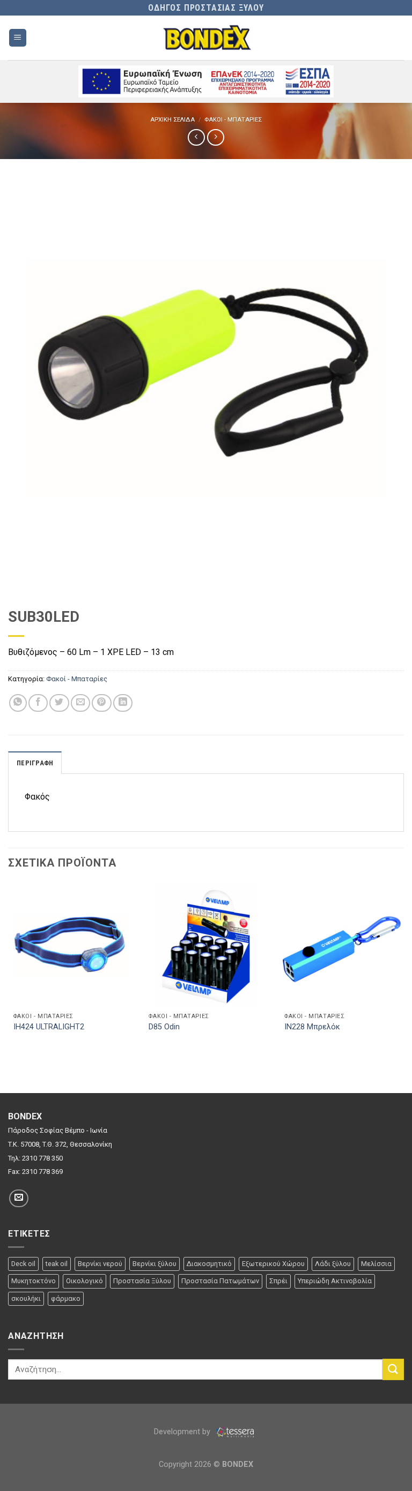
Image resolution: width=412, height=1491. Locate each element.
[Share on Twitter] (59, 703)
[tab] (35, 762)
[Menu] (18, 38)
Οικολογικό (84, 1281)
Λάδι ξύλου (333, 1264)
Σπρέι (278, 1281)
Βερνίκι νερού (100, 1264)
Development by (183, 1431)
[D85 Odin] (205, 945)
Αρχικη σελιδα (172, 119)
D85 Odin (164, 1026)
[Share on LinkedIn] (123, 703)
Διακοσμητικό (209, 1264)
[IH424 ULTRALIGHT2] (70, 945)
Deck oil (23, 1264)
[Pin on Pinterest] (101, 703)
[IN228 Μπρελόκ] (341, 945)
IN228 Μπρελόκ (312, 1026)
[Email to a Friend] (80, 703)
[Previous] (9, 968)
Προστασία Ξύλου (142, 1281)
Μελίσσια (376, 1264)
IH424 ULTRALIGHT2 (48, 1026)
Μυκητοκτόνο (33, 1281)
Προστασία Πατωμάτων (220, 1281)
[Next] (403, 968)
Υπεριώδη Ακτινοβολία (335, 1281)
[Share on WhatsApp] (18, 703)
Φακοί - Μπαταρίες (76, 679)
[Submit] (393, 1369)
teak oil (57, 1264)
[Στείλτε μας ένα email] (18, 1198)
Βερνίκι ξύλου (154, 1264)
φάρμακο (65, 1298)
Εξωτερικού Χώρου (273, 1264)
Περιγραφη (35, 763)
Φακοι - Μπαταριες (233, 119)
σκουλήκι (26, 1298)
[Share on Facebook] (38, 703)
